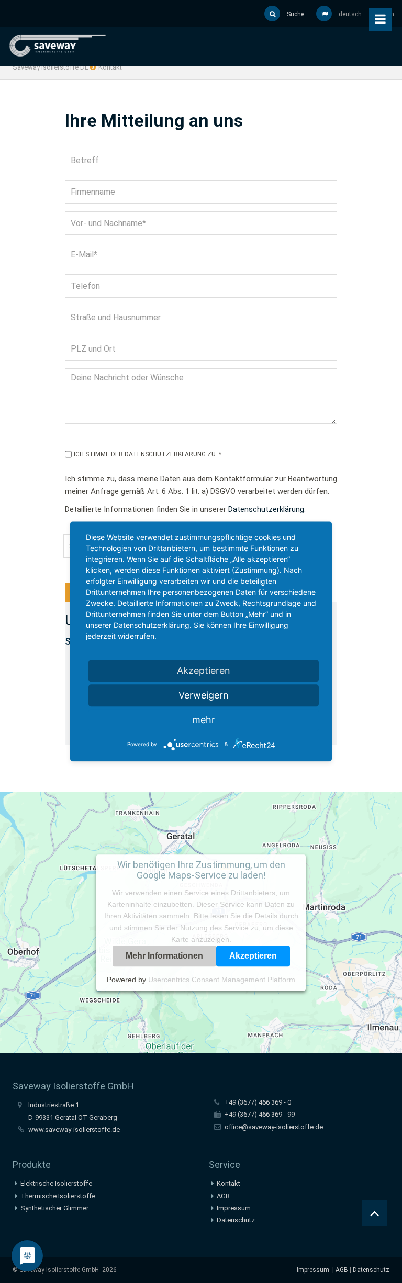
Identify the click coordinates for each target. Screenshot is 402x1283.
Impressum (234, 1208)
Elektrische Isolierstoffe (56, 1183)
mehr (203, 719)
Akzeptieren (253, 955)
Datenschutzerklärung (266, 509)
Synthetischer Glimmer (54, 1208)
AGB (223, 1196)
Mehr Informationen (164, 955)
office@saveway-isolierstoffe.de (274, 1127)
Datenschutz (236, 1220)
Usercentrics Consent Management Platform (221, 979)
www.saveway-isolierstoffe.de (74, 1129)
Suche (294, 14)
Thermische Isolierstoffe (57, 1196)
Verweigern (203, 695)
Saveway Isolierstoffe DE (50, 67)
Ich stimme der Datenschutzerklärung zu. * (147, 454)
